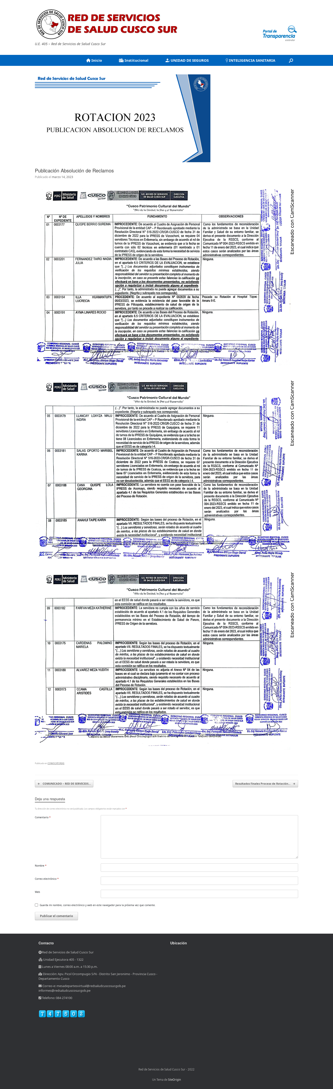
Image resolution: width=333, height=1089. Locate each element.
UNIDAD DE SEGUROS (189, 60)
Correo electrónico (47, 878)
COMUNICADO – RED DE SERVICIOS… (64, 783)
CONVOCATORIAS (56, 763)
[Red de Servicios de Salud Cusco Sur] (108, 24)
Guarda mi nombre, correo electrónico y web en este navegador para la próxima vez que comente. (98, 905)
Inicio (96, 60)
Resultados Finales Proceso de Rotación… (265, 783)
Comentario (43, 817)
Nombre (41, 865)
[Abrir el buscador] (291, 60)
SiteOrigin (174, 1079)
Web (37, 892)
